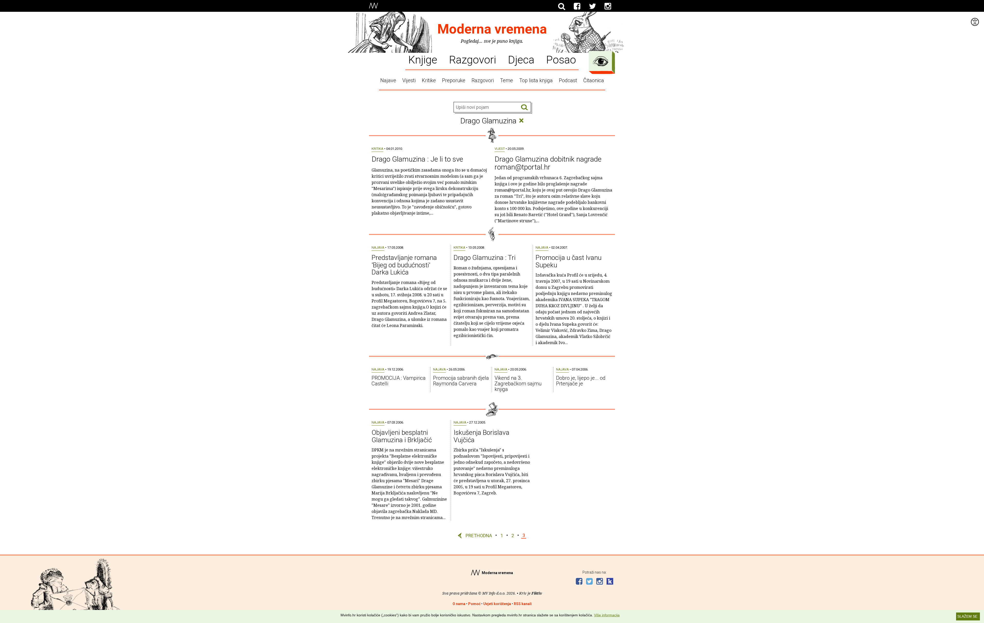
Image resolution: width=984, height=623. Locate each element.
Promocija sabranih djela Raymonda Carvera (461, 381)
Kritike (429, 80)
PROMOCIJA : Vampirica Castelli (399, 381)
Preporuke (453, 80)
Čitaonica (593, 80)
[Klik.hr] (610, 581)
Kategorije (600, 61)
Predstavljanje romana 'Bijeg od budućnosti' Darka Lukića (404, 265)
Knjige (422, 59)
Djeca (521, 59)
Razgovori (472, 59)
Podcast (568, 80)
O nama (459, 604)
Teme (506, 80)
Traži (524, 107)
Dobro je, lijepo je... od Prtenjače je (581, 381)
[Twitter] (592, 6)
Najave (388, 80)
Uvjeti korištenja (497, 604)
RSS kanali (523, 604)
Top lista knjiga (536, 80)
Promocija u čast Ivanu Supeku (568, 261)
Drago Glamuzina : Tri (485, 257)
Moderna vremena (492, 29)
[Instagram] (608, 6)
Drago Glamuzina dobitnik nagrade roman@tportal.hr (548, 163)
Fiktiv (536, 593)
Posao (561, 59)
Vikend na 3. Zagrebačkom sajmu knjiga (518, 383)
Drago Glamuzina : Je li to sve (417, 159)
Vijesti (409, 80)
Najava (378, 247)
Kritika (377, 149)
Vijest (500, 149)
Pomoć (474, 604)
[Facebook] (577, 6)
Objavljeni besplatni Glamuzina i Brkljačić (402, 436)
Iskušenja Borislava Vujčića (481, 436)
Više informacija (607, 615)
